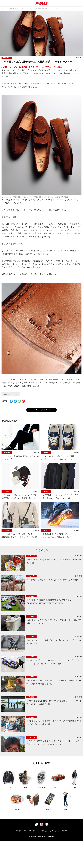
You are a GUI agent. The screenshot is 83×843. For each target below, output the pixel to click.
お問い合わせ (54, 831)
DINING (17, 809)
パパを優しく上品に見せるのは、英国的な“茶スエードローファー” (38, 8)
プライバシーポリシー (31, 831)
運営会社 (44, 831)
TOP (3, 8)
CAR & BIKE (58, 788)
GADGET (49, 809)
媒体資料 (64, 831)
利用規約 (18, 831)
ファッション (14, 394)
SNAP (74, 788)
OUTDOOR (25, 788)
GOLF (66, 809)
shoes (5, 394)
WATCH (41, 788)
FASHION (11, 8)
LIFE (33, 809)
